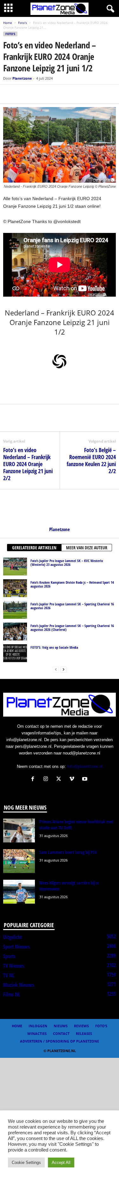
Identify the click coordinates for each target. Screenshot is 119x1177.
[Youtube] (85, 779)
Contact (61, 1033)
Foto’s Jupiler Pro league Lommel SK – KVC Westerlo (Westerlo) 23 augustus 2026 (66, 562)
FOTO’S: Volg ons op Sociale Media (54, 647)
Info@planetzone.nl (84, 766)
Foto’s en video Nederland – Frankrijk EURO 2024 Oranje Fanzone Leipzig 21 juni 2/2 (28, 463)
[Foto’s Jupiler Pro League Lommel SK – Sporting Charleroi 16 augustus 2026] (15, 610)
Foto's (22, 22)
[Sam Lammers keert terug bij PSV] (19, 861)
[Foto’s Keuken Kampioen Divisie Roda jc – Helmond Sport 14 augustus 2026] (15, 588)
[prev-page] (56, 669)
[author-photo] (59, 508)
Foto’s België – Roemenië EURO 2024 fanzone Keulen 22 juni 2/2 (91, 460)
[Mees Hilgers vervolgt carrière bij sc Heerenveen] (19, 892)
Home (7, 22)
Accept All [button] (61, 1162)
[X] (24, 94)
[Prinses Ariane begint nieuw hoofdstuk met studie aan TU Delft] (19, 830)
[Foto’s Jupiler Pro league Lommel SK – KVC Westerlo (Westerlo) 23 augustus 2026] (15, 566)
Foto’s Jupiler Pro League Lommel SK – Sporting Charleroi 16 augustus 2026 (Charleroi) (72, 627)
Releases (84, 1033)
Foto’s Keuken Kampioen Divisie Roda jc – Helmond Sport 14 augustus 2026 (72, 584)
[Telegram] (53, 94)
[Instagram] (47, 779)
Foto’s (101, 1025)
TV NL (8, 975)
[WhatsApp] (38, 94)
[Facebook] (9, 94)
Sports (9, 956)
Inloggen (38, 1025)
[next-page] (63, 669)
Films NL (11, 994)
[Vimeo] (73, 779)
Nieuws (61, 1025)
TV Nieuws (13, 965)
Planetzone (22, 78)
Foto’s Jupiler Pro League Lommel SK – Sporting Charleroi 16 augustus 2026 (72, 606)
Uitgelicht (12, 937)
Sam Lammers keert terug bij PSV (68, 852)
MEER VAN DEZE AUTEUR (86, 548)
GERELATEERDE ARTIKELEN (34, 548)
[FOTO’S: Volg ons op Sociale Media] (15, 653)
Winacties (37, 1033)
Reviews (81, 1025)
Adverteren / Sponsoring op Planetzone (59, 1041)
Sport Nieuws (16, 946)
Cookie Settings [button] (26, 1162)
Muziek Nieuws (18, 984)
